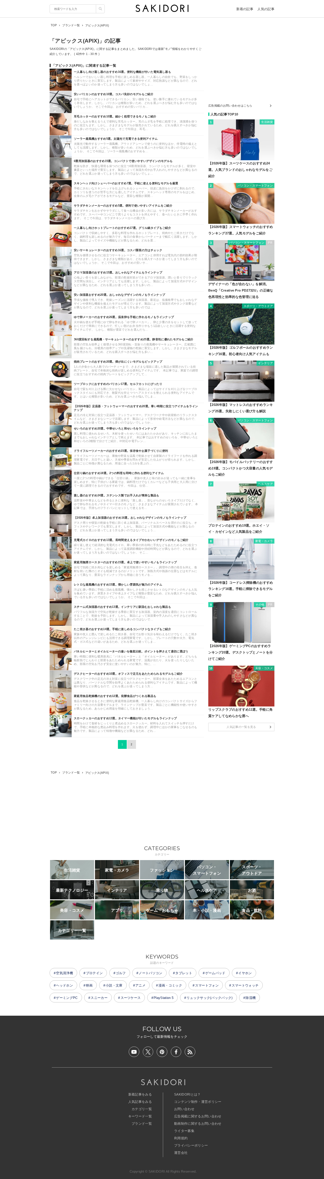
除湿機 (251, 998)
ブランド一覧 (142, 1123)
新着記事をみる (140, 1094)
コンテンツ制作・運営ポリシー (197, 1102)
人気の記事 (265, 9)
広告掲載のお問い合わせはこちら (230, 105)
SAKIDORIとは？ (187, 1094)
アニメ (140, 985)
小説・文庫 (114, 985)
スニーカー (99, 998)
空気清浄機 (64, 973)
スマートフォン (207, 985)
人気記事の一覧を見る (241, 727)
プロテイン (94, 973)
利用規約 (181, 1138)
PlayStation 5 (163, 998)
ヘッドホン (64, 985)
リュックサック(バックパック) (209, 998)
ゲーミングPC (67, 998)
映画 (89, 985)
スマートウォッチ (245, 985)
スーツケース (131, 998)
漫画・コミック (170, 985)
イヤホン (245, 973)
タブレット (183, 973)
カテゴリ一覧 (142, 1109)
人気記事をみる (140, 1102)
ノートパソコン (150, 973)
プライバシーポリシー (191, 1145)
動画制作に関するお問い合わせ (197, 1123)
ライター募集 (184, 1131)
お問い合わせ (184, 1109)
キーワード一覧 (140, 1116)
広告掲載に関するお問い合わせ (197, 1116)
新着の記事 (244, 9)
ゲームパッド (215, 973)
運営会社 (181, 1153)
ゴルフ (121, 973)
